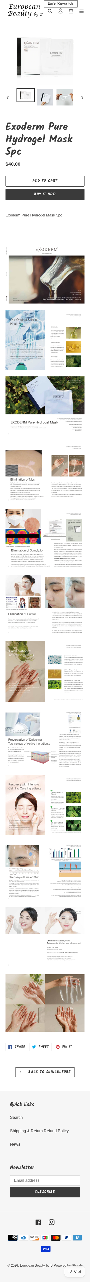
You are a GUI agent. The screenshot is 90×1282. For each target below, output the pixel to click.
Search (16, 1117)
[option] (25, 95)
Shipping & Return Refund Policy (39, 1131)
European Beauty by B (36, 1265)
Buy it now (45, 194)
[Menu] (81, 10)
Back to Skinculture (48, 1072)
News (15, 1144)
